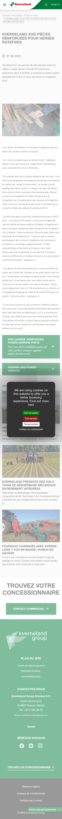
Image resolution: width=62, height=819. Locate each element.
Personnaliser (31, 424)
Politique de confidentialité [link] (31, 429)
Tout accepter (31, 412)
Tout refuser (31, 418)
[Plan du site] (4, 4)
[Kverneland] (20, 4)
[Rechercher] (44, 15)
